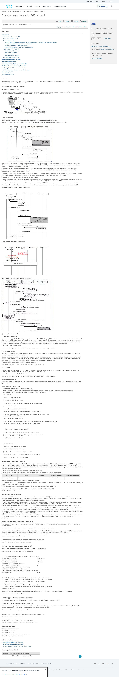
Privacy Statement (7, 674)
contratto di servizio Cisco (107, 49)
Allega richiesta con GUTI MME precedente (16, 45)
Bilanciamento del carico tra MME (11, 59)
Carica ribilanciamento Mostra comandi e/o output (16, 70)
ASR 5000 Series (96, 58)
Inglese (67, 21)
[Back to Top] (80, 656)
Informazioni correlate (8, 74)
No (99, 38)
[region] (24, 672)
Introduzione (5, 34)
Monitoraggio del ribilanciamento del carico (14, 68)
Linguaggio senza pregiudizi (64, 26)
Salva (59, 21)
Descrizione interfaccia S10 (10, 39)
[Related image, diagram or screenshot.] (28, 114)
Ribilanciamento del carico (9, 61)
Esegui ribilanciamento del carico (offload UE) (14, 63)
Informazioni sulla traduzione (80, 26)
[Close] (45, 669)
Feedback (108, 38)
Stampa (84, 21)
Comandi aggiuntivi (7, 72)
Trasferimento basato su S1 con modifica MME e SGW (19, 47)
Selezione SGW (9, 54)
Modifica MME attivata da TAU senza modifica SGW (18, 44)
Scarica (76, 21)
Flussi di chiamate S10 (9, 40)
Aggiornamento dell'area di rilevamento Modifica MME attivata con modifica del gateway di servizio (31, 42)
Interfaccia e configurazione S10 (11, 36)
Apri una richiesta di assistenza (100, 46)
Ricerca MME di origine (11, 52)
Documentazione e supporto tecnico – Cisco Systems (17, 646)
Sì (93, 38)
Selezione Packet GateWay (12, 55)
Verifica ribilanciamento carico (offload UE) (14, 66)
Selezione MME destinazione (12, 50)
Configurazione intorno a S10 (11, 57)
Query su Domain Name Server (11, 49)
